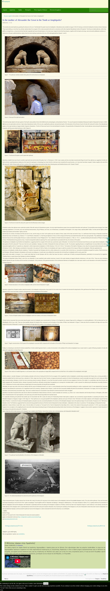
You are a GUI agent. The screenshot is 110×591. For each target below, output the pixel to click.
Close (1, 590)
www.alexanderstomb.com (11, 519)
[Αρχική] (3, 16)
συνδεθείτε (21, 534)
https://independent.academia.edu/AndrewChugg (29, 517)
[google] (108, 241)
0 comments (19, 545)
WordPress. (104, 578)
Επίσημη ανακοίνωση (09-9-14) (96, 526)
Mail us (6, 578)
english (10, 16)
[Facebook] (108, 238)
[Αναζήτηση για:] (98, 10)
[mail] (108, 244)
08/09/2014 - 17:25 (7, 22)
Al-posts (6, 16)
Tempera (97, 578)
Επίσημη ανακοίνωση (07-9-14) (14, 526)
